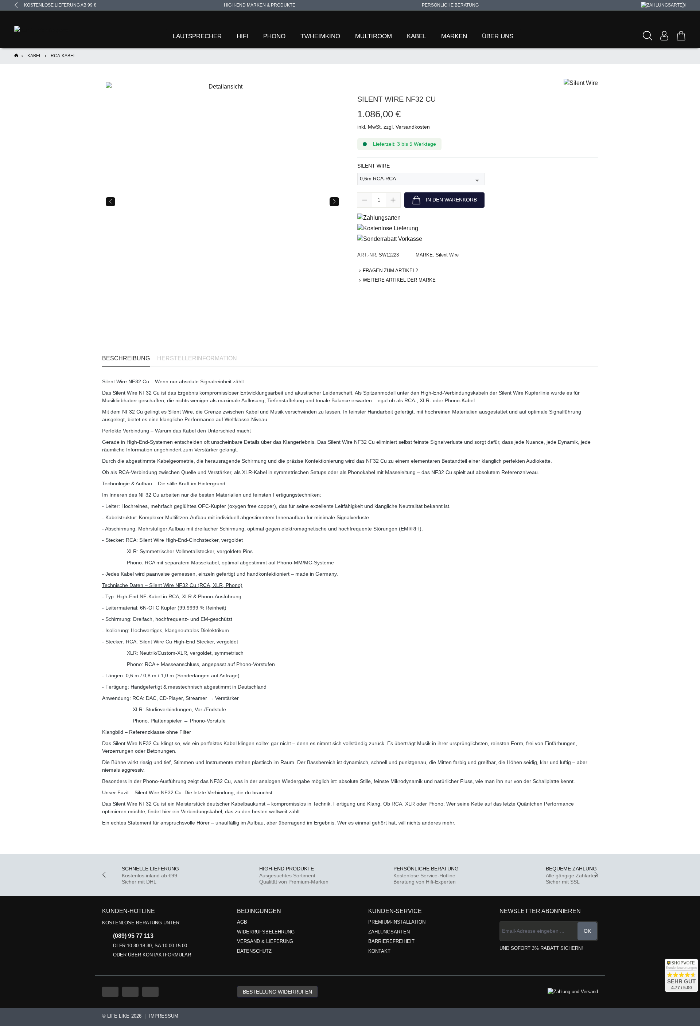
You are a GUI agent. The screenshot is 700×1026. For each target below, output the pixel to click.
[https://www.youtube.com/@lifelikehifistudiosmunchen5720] (110, 992)
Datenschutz (254, 951)
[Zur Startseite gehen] (34, 30)
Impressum (163, 1016)
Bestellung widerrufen (277, 992)
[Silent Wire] (581, 82)
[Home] (16, 56)
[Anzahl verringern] (364, 200)
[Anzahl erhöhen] (393, 200)
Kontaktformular (167, 955)
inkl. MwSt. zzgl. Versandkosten (393, 127)
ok (587, 931)
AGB (242, 922)
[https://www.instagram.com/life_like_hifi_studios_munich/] (150, 992)
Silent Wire (373, 165)
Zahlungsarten (389, 932)
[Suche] (647, 35)
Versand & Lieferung (265, 941)
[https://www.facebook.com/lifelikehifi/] (130, 992)
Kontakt (379, 951)
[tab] (126, 358)
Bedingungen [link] (259, 911)
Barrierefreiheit (391, 941)
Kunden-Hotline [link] (128, 911)
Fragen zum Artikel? (390, 270)
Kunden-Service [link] (395, 911)
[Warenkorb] (681, 35)
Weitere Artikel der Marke (399, 280)
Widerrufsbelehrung (266, 932)
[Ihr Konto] (664, 35)
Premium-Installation (396, 922)
